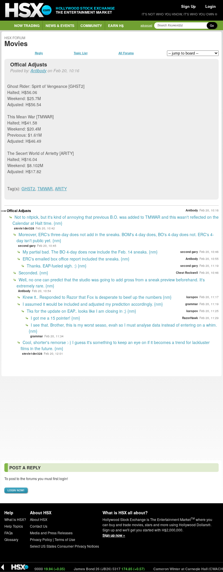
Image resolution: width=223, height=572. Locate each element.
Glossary (11, 539)
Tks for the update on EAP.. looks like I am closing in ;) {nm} (81, 311)
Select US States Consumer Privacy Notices (64, 546)
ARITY (61, 188)
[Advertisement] (111, 418)
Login (210, 6)
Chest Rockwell (187, 273)
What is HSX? (15, 519)
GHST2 (28, 188)
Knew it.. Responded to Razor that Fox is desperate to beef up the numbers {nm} (96, 297)
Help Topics (13, 526)
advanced (146, 25)
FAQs (8, 532)
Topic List (80, 53)
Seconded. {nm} (32, 273)
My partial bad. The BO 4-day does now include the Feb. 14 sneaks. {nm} (89, 252)
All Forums (126, 53)
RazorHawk (190, 318)
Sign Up (188, 6)
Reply (39, 53)
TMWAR (45, 188)
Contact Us (38, 526)
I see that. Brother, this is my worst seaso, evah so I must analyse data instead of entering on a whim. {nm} (123, 328)
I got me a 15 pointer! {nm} (55, 318)
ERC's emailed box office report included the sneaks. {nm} (75, 259)
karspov (192, 297)
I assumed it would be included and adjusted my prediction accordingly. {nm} (92, 304)
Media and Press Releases (51, 532)
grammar (191, 304)
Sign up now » (113, 535)
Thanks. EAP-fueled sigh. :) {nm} (56, 266)
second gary (27, 246)
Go (212, 25)
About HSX (38, 519)
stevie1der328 (24, 228)
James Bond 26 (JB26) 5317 (103, 568)
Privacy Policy (41, 539)
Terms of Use (65, 539)
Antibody (38, 70)
